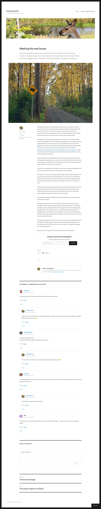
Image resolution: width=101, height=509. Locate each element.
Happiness (21, 137)
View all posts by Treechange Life (56, 271)
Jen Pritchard (29, 310)
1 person (25, 300)
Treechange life (12, 11)
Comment (76, 462)
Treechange (21, 135)
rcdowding (26, 290)
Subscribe (73, 243)
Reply (21, 304)
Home (77, 11)
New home (29, 137)
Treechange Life (22, 131)
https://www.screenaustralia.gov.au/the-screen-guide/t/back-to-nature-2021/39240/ (56, 149)
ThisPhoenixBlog (28, 332)
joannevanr (26, 373)
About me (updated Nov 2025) (88, 11)
